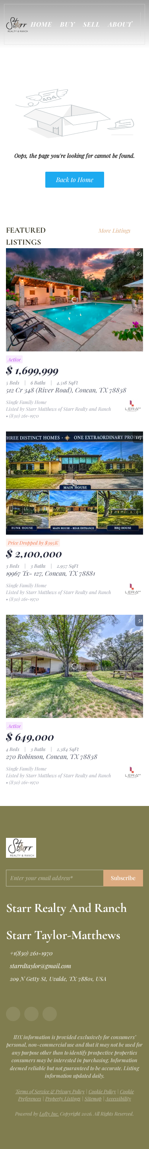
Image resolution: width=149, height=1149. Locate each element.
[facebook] (13, 1014)
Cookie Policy (102, 1091)
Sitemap (93, 1098)
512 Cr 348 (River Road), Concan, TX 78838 (66, 390)
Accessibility (118, 1098)
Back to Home (74, 179)
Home (41, 24)
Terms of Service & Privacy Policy (50, 1091)
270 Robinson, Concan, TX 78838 (51, 756)
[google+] (50, 1014)
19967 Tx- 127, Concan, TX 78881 (50, 573)
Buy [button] (67, 24)
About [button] (120, 24)
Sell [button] (91, 24)
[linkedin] (31, 1014)
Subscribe (123, 878)
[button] (18, 24)
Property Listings (63, 1098)
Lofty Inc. (49, 1113)
